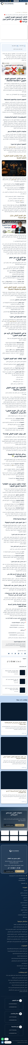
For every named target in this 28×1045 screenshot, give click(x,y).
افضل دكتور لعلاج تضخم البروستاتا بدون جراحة (17, 987)
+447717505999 (12, 1017)
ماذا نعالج (25, 897)
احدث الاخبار (24, 912)
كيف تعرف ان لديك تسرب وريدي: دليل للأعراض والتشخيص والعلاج (18, 991)
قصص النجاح (24, 905)
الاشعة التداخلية (24, 902)
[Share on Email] (9, 653)
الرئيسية (25, 890)
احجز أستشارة (20, 825)
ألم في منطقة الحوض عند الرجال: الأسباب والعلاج (17, 936)
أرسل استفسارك (9, 825)
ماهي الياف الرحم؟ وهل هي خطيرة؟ (20, 924)
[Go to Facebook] (12, 662)
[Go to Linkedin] (20, 662)
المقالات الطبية (24, 910)
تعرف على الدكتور (23, 893)
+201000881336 (22, 878)
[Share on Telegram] (12, 653)
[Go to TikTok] (7, 662)
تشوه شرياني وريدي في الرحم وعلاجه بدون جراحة (17, 980)
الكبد (21, 200)
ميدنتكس (19, 1042)
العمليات (25, 900)
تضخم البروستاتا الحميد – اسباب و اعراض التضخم (17, 934)
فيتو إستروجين (12, 147)
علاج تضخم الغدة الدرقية (22, 956)
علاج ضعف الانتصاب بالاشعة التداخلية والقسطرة (17, 948)
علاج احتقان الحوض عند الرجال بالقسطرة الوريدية (17, 951)
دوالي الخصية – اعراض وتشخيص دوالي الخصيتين (17, 931)
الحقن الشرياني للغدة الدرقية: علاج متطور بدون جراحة (16, 975)
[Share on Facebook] (25, 653)
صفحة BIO (25, 917)
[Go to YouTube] (14, 662)
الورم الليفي (13, 179)
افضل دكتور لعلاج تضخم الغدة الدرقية (19, 985)
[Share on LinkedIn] (18, 653)
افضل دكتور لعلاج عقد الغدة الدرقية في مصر (18, 982)
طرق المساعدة (24, 895)
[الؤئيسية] (7, 3)
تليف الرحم (18, 12)
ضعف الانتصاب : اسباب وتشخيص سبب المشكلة (17, 939)
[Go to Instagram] (9, 662)
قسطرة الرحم (13, 321)
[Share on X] (22, 653)
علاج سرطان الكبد (23, 968)
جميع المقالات (24, 12)
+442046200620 (21, 880)
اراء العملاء (25, 907)
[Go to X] (16, 662)
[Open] (26, 4)
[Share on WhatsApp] (15, 653)
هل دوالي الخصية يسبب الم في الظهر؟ (19, 977)
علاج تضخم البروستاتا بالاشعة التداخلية (19, 958)
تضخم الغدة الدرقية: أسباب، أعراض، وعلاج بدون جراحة (16, 929)
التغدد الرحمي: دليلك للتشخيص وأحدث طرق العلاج (17, 941)
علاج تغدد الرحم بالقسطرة (22, 965)
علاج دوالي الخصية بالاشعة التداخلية (20, 953)
